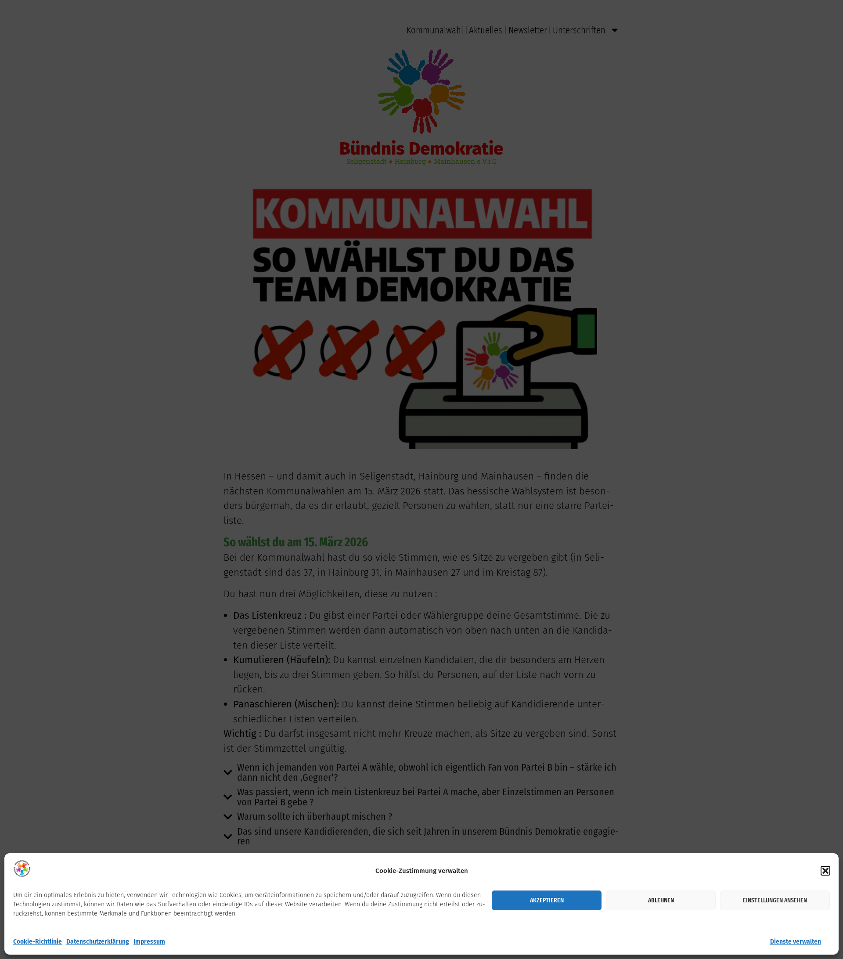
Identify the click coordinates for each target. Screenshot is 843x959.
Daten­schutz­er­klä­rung (97, 941)
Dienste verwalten (795, 941)
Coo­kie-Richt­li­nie (37, 941)
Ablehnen (661, 900)
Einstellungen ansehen (775, 900)
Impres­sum (149, 941)
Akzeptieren (547, 900)
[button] (825, 870)
